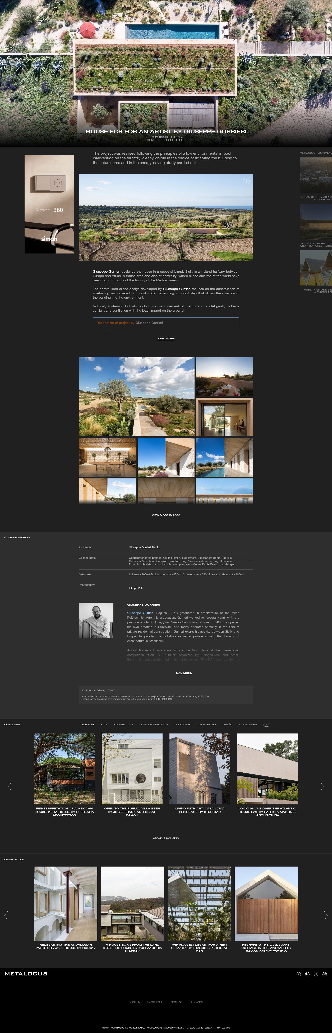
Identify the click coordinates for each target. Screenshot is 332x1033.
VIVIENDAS (87, 725)
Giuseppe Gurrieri (106, 271)
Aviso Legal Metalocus (159, 1028)
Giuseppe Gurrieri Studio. (144, 547)
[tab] (88, 725)
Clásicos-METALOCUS (154, 725)
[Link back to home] (26, 974)
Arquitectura (123, 725)
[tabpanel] (166, 787)
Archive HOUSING (166, 838)
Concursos (182, 725)
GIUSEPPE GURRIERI (143, 605)
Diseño (227, 725)
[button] (10, 786)
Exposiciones (248, 725)
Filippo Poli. (136, 588)
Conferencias (206, 725)
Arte (104, 725)
